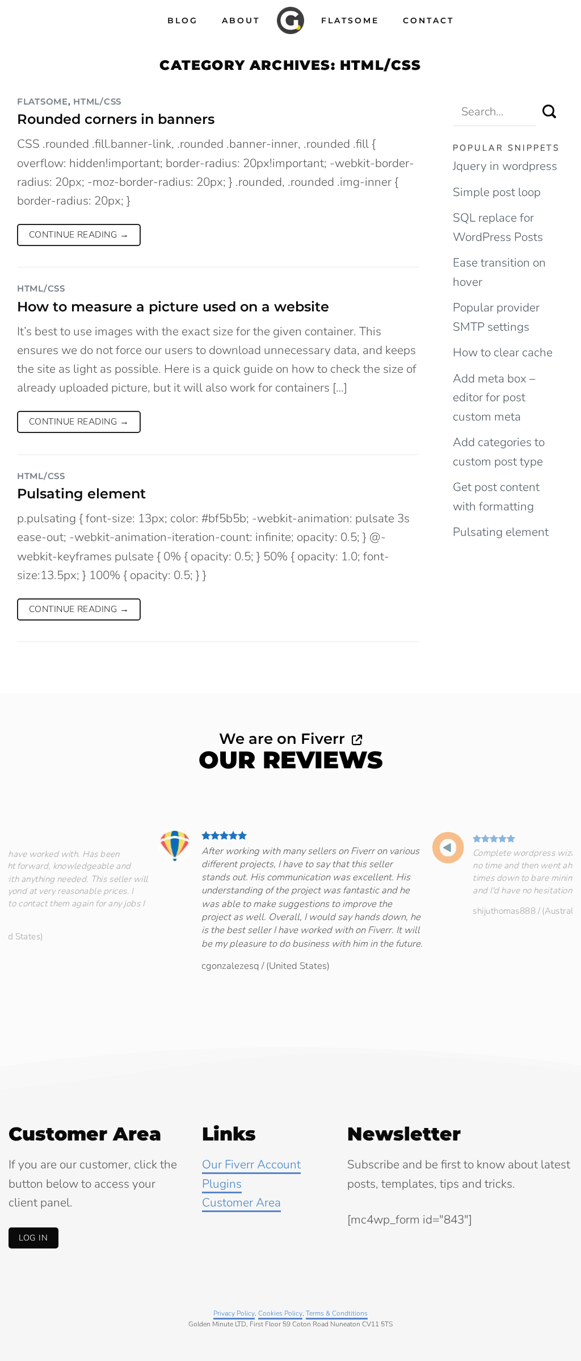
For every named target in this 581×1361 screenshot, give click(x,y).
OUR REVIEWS (291, 760)
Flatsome (350, 20)
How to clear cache (503, 352)
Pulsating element (81, 493)
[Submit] (550, 112)
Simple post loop (497, 192)
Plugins (222, 1184)
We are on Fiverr (284, 739)
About (241, 20)
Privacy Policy (234, 1313)
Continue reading (79, 234)
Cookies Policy (280, 1313)
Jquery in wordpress (505, 166)
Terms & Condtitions (337, 1313)
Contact (428, 20)
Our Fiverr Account (251, 1164)
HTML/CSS (97, 102)
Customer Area (241, 1202)
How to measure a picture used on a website (173, 306)
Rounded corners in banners (115, 119)
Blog (182, 20)
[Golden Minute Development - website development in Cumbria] (290, 20)
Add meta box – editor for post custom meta (494, 397)
